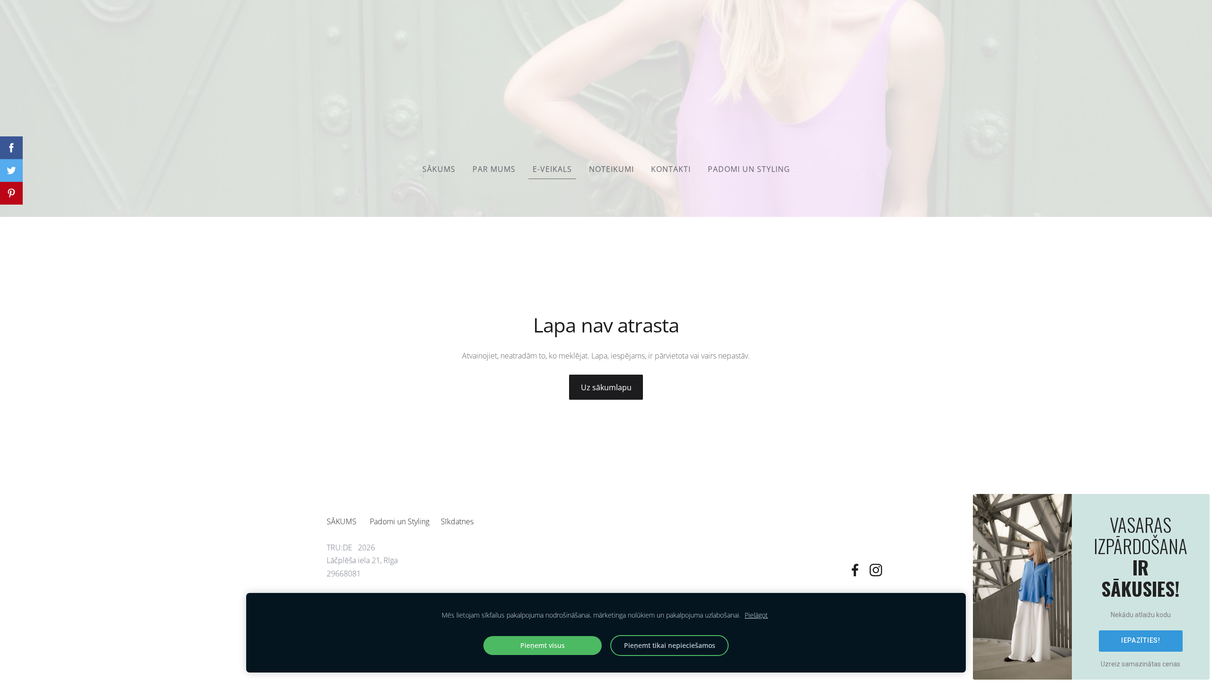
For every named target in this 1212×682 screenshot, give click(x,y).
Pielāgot (756, 614)
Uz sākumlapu (606, 387)
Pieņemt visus (542, 645)
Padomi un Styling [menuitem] (749, 169)
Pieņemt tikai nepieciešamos (669, 645)
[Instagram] (875, 570)
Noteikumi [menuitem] (611, 169)
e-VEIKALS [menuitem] (552, 169)
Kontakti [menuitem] (671, 169)
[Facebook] (855, 570)
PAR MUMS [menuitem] (494, 169)
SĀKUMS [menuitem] (438, 169)
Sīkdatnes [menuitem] (457, 521)
